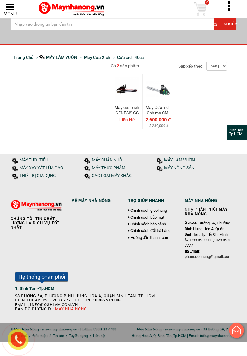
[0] (200, 9)
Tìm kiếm (227, 24)
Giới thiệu (40, 336)
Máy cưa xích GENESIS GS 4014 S (126, 113)
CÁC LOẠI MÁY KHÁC (112, 175)
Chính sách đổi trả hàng (150, 231)
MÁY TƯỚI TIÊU (34, 160)
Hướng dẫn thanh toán (149, 238)
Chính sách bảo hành (148, 224)
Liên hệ (99, 336)
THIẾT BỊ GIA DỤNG (38, 175)
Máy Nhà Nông (71, 309)
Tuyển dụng (78, 336)
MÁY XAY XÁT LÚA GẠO (41, 168)
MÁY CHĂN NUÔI (108, 160)
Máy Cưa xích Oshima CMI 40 (158, 113)
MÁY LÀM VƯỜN (179, 160)
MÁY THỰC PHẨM (108, 168)
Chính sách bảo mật (147, 217)
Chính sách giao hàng (148, 210)
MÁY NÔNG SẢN (179, 168)
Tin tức (58, 336)
